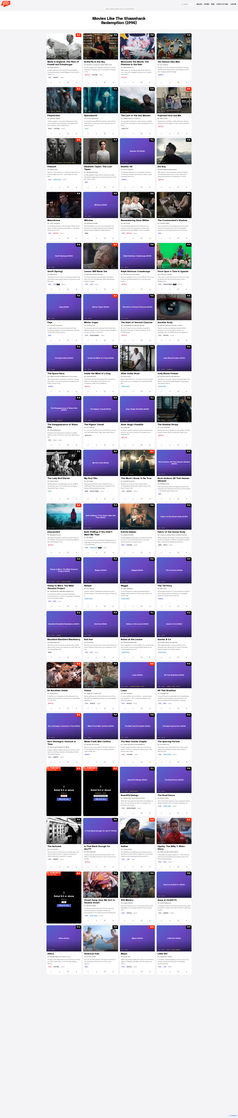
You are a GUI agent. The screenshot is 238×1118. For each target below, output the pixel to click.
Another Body (165, 323)
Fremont (51, 167)
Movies (199, 4)
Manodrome (53, 220)
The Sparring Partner (169, 742)
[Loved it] (68, 82)
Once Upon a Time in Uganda (173, 272)
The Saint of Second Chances (136, 323)
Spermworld (90, 116)
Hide (76, 82)
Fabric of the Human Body (171, 532)
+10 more (65, 179)
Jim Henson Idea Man (169, 62)
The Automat (54, 846)
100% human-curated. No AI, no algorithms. (120, 9)
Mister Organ (91, 323)
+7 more (61, 233)
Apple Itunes (94, 491)
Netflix (87, 75)
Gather (124, 846)
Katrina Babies (128, 532)
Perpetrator (53, 116)
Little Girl (162, 954)
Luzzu (124, 691)
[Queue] (60, 82)
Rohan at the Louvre (131, 640)
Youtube (94, 75)
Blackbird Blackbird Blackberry (63, 640)
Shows (206, 4)
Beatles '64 (126, 167)
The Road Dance (166, 795)
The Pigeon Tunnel (94, 425)
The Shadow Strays (168, 425)
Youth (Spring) (55, 272)
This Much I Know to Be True (136, 478)
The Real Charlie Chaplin (134, 742)
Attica (50, 954)
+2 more (101, 74)
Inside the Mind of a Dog (97, 374)
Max (86, 182)
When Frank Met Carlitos (97, 742)
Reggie (124, 586)
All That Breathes (167, 691)
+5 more (135, 233)
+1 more (102, 491)
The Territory (165, 586)
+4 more (63, 284)
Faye (49, 323)
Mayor (124, 954)
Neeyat (88, 586)
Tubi (56, 284)
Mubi (86, 233)
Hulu (86, 128)
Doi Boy (162, 167)
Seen (51, 82)
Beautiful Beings (129, 795)
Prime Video (57, 179)
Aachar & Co (164, 640)
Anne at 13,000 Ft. (167, 900)
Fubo (123, 754)
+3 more (62, 77)
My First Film (90, 478)
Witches (88, 220)
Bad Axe (88, 640)
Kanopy (55, 77)
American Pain (91, 954)
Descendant (53, 532)
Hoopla (165, 335)
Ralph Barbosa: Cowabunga (135, 272)
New (212, 4)
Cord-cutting (222, 4)
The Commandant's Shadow (172, 220)
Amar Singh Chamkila (132, 425)
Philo (50, 128)
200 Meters (127, 900)
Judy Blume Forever (168, 374)
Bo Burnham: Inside (57, 691)
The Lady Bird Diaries (58, 478)
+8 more (174, 806)
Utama (87, 691)
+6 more (96, 284)
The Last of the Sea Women (136, 116)
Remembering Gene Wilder (135, 220)
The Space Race (55, 374)
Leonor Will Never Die (95, 272)
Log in (233, 4)
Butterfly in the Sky (94, 62)
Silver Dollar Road (130, 374)
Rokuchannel (169, 284)
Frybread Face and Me (169, 116)
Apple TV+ (125, 128)
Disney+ (160, 75)
